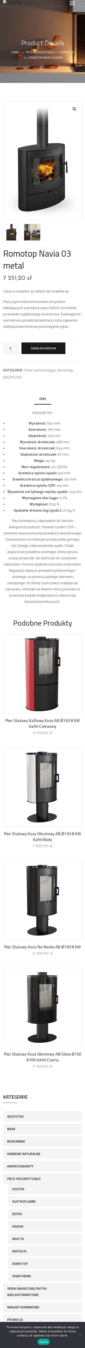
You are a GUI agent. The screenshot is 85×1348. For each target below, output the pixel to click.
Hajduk (17, 1226)
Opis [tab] (42, 398)
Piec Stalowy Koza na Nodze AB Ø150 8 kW (42, 947)
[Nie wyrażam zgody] (80, 1335)
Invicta (18, 1238)
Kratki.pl (19, 1251)
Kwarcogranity (20, 1166)
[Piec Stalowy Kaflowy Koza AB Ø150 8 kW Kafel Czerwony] (42, 673)
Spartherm (21, 1276)
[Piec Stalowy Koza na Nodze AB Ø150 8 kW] (42, 900)
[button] (74, 109)
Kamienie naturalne (23, 1153)
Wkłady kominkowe (23, 1307)
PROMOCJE (15, 1319)
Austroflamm (23, 1201)
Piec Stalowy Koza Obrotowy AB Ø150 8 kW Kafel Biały (42, 836)
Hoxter (18, 1189)
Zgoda (43, 1341)
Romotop (67, 52)
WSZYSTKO (12, 377)
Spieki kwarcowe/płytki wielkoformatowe (27, 1291)
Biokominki (16, 1141)
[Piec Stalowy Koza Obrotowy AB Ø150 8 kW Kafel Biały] (42, 787)
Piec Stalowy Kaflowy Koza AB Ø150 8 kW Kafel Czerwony (42, 723)
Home (15, 52)
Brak (11, 1128)
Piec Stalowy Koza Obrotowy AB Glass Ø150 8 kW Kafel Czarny (42, 1057)
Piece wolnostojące (39, 52)
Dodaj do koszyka (43, 348)
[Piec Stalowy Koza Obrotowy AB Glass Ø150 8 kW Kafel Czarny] (42, 1007)
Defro (17, 1213)
